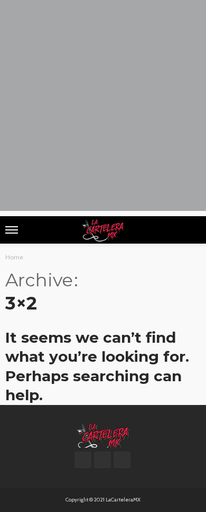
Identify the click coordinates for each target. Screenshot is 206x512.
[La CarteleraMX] (103, 434)
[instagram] (122, 459)
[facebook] (82, 459)
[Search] (192, 230)
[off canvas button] (11, 230)
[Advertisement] (103, 108)
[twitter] (102, 459)
